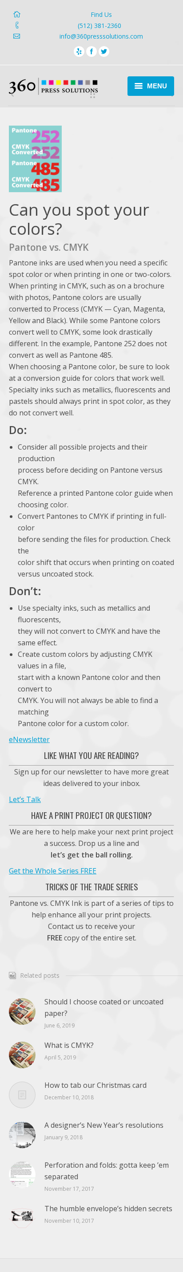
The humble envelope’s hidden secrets (108, 1208)
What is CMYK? (69, 1045)
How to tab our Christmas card (95, 1085)
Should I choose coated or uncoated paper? (103, 1007)
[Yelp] (79, 51)
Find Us (101, 14)
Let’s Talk (25, 799)
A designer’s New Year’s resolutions (103, 1125)
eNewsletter (29, 739)
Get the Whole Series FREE (52, 871)
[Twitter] (104, 51)
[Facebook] (91, 51)
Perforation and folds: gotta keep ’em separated (106, 1170)
